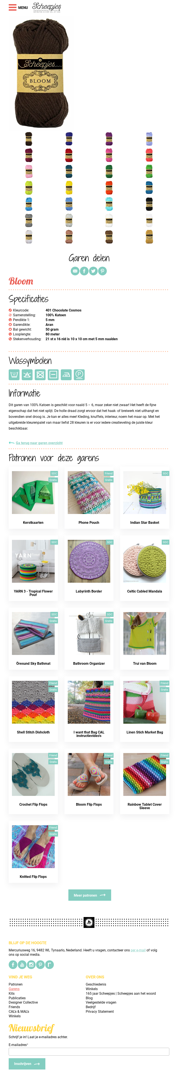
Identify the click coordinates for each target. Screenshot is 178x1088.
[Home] (47, 7)
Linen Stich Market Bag (145, 732)
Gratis (53, 480)
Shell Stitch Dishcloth (33, 732)
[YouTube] (22, 964)
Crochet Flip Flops (33, 804)
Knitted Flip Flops (33, 877)
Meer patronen (85, 895)
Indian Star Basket (144, 523)
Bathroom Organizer (89, 663)
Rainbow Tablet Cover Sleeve (145, 806)
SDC (54, 473)
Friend (108, 473)
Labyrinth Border (89, 591)
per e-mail (138, 950)
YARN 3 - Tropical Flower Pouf (33, 593)
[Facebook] (13, 964)
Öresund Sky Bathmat (33, 663)
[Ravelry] (49, 964)
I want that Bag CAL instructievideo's (89, 734)
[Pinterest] (102, 271)
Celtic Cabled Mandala (144, 591)
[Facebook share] (84, 271)
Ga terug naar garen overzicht (39, 443)
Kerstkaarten (33, 523)
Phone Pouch (89, 523)
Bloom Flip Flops (89, 804)
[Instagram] (31, 964)
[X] (93, 271)
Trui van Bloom (145, 663)
